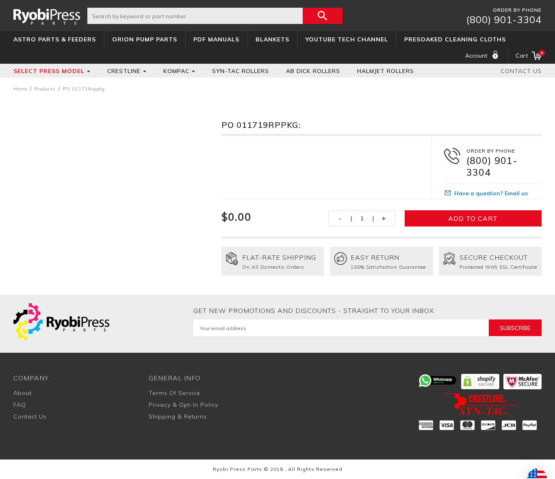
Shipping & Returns (178, 416)
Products (45, 89)
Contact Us (521, 71)
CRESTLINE (124, 71)
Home (20, 89)
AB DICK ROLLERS (313, 71)
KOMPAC (176, 71)
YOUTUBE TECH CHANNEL (347, 39)
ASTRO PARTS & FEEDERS (54, 39)
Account (476, 55)
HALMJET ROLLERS (385, 71)
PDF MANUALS (216, 39)
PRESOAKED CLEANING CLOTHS (455, 39)
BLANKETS (272, 39)
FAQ (19, 404)
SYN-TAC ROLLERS (240, 71)
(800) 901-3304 (504, 19)
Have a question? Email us (491, 193)
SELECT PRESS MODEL (49, 71)
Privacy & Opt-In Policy (183, 404)
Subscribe (515, 328)
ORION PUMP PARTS (144, 39)
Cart (529, 55)
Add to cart (473, 218)
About (22, 393)
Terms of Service (174, 393)
